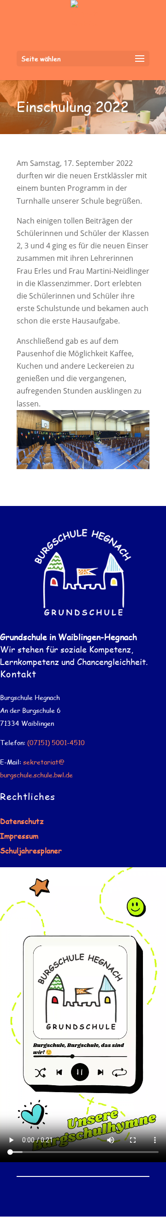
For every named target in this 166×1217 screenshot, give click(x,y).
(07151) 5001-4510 (56, 742)
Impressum (19, 835)
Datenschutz (22, 821)
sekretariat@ (44, 762)
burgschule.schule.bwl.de (36, 774)
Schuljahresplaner (31, 850)
